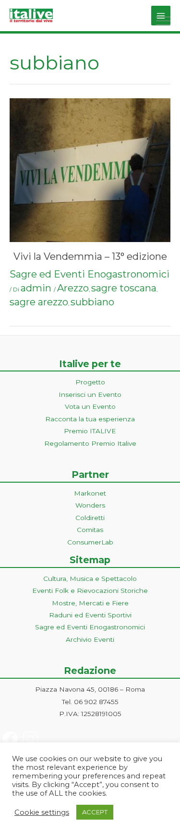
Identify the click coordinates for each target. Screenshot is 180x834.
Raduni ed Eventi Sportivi (90, 615)
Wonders (90, 505)
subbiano (92, 302)
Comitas (90, 529)
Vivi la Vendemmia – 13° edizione (90, 256)
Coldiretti (90, 517)
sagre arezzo (39, 302)
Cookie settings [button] (41, 812)
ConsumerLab (90, 542)
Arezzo (73, 288)
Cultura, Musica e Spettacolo (90, 578)
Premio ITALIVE (90, 431)
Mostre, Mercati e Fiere (90, 603)
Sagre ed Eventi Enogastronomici (89, 274)
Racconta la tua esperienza (90, 419)
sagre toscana (123, 288)
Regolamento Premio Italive (90, 443)
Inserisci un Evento (90, 394)
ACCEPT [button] (95, 812)
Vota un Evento (90, 406)
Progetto (90, 382)
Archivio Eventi (90, 639)
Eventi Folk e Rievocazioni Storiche (90, 590)
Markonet (90, 493)
